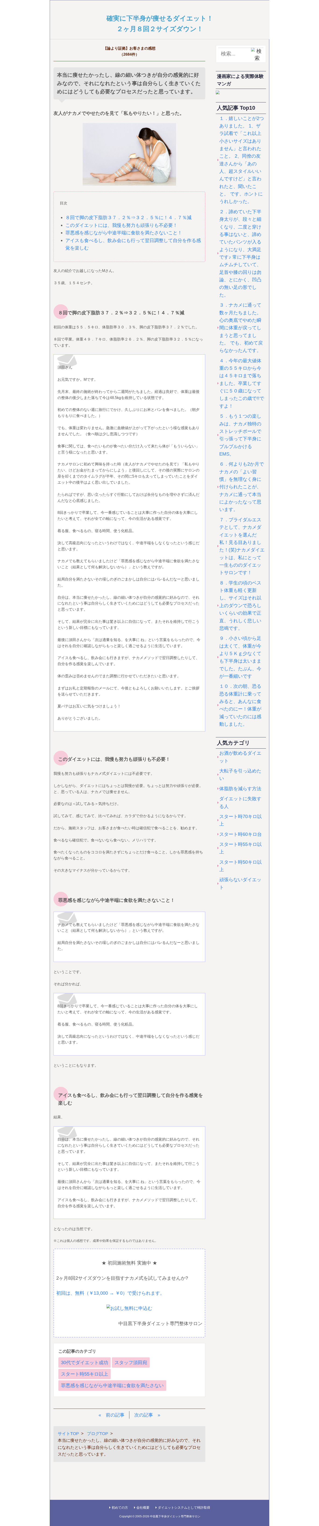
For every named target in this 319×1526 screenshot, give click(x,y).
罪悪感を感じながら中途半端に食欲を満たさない (112, 1385)
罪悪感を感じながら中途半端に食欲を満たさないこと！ (123, 232)
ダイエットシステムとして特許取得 (184, 1507)
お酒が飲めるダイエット (240, 756)
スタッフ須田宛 (130, 1362)
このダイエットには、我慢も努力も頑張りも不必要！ (121, 225)
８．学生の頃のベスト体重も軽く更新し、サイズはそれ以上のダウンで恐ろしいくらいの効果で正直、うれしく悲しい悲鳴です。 (240, 605)
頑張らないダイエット (240, 883)
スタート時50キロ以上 (240, 865)
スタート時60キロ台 (240, 834)
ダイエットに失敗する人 (240, 802)
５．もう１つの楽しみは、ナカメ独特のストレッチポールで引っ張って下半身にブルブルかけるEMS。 (240, 435)
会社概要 (142, 1507)
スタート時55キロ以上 (84, 1374)
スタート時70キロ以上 (240, 820)
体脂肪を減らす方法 (240, 788)
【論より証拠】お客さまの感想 (129, 48)
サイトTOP (68, 1433)
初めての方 (120, 1507)
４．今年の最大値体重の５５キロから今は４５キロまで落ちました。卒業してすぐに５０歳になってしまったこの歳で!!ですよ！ (241, 383)
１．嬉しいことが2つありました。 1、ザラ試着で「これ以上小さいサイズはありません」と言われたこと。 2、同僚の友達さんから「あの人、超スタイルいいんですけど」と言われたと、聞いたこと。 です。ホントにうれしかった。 (241, 160)
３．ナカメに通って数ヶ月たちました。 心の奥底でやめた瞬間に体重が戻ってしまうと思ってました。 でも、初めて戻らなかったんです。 (241, 327)
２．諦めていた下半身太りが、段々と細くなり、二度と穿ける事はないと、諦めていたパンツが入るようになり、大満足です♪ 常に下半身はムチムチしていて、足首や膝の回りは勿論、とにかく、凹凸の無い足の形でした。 (240, 253)
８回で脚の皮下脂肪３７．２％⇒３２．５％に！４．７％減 (128, 217)
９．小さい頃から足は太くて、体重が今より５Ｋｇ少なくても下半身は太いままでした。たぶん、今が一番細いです (240, 657)
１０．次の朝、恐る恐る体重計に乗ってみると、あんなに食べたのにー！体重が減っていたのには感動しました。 (240, 705)
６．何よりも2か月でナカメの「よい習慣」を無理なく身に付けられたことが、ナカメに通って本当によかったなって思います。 (241, 486)
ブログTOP (97, 1433)
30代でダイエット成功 (84, 1362)
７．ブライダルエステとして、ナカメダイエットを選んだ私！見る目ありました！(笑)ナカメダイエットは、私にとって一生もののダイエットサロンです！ (242, 546)
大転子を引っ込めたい (240, 774)
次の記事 (143, 1414)
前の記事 (115, 1414)
